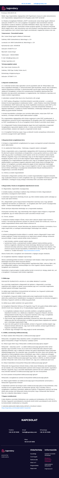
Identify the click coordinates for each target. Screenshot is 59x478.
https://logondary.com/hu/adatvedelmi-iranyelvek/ (16, 408)
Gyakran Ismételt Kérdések (50, 454)
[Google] (55, 2)
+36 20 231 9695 (26, 3)
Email (24, 430)
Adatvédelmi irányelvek (49, 465)
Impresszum (49, 469)
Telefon (11, 430)
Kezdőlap (33, 454)
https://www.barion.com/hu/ (32, 250)
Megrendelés (34, 465)
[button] (56, 8)
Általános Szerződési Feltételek (48, 460)
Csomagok (33, 456)
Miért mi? (33, 462)
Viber (26, 439)
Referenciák (34, 459)
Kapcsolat (33, 468)
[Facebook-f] (49, 2)
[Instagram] (52, 2)
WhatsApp (43, 430)
